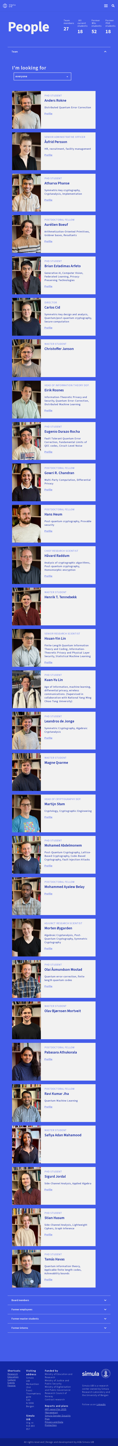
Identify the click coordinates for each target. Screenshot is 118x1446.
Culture (12, 1379)
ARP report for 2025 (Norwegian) (55, 1411)
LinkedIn (101, 1404)
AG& (79, 1442)
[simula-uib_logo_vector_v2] (9, 6)
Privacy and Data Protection (54, 1423)
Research (13, 1374)
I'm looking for (29, 68)
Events (11, 1382)
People (12, 1385)
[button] (106, 5)
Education (13, 1377)
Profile (48, 114)
